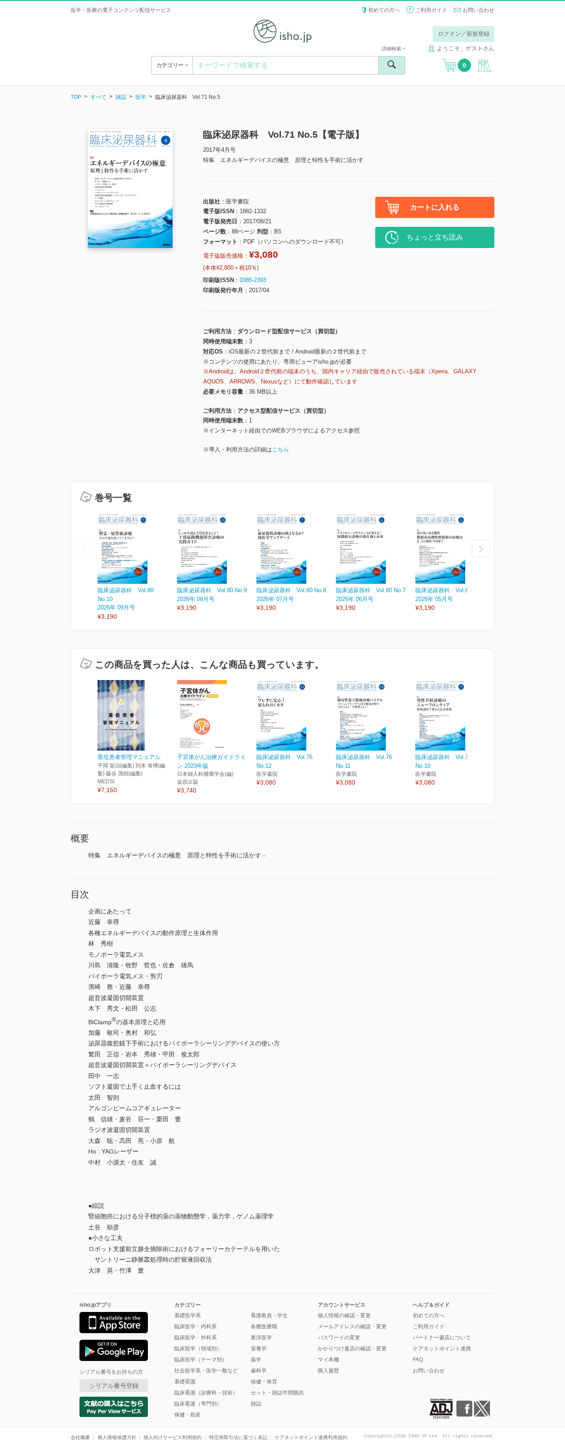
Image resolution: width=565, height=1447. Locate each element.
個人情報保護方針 (117, 1437)
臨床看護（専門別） (198, 1404)
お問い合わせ (478, 10)
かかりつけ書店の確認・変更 (352, 1349)
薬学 (256, 1360)
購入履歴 (328, 1371)
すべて (98, 97)
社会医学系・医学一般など (206, 1371)
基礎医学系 (187, 1315)
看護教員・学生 (269, 1315)
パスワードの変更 (339, 1337)
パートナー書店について (442, 1337)
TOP (76, 97)
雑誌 (121, 97)
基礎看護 (185, 1382)
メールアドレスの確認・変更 (352, 1326)
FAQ (418, 1360)
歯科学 (259, 1371)
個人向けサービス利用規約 (172, 1437)
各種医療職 (264, 1326)
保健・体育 (264, 1382)
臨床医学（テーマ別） (200, 1360)
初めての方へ (384, 10)
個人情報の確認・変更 (344, 1315)
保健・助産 (187, 1415)
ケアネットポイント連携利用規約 (311, 1437)
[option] (137, 567)
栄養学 (259, 1349)
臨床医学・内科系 (195, 1326)
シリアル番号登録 (114, 1385)
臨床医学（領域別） (198, 1349)
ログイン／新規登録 (464, 33)
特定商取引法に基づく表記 (238, 1437)
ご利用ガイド (431, 10)
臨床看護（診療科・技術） (206, 1393)
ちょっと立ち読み (435, 237)
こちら (280, 449)
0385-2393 (253, 280)
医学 (141, 97)
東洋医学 (261, 1337)
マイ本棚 (328, 1360)
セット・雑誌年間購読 (277, 1393)
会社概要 (80, 1437)
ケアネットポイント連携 (442, 1349)
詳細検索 (392, 48)
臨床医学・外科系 (195, 1337)
